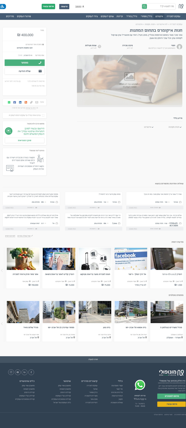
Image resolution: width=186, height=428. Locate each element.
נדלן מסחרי (93, 392)
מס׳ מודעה (41, 86)
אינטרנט (139, 24)
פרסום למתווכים (172, 396)
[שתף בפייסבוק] (14, 102)
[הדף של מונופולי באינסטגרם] (11, 372)
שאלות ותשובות (117, 402)
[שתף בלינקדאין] (20, 102)
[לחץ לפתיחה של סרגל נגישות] (3, 6)
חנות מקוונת (150, 24)
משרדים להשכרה (91, 396)
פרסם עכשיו (48, 6)
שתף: (42, 102)
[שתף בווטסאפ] (9, 102)
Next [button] (2, 270)
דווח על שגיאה (31, 108)
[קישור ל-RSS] (26, 102)
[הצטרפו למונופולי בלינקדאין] (24, 372)
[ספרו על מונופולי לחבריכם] (18, 372)
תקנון (121, 399)
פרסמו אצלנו (158, 414)
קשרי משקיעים (117, 385)
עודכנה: (16, 81)
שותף (95, 389)
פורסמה (42, 81)
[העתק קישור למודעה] (31, 102)
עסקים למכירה (176, 24)
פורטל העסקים (24, 16)
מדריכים (10, 16)
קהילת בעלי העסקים (63, 396)
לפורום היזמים (10, 236)
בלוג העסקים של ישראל (62, 402)
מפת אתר (93, 399)
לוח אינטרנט (162, 24)
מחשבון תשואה (65, 389)
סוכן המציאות (24, 140)
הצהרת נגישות (117, 396)
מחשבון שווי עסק (64, 385)
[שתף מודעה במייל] (36, 102)
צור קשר (119, 389)
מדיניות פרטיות (117, 392)
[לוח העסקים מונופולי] (181, 7)
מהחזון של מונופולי (168, 380)
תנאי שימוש (168, 414)
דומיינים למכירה (91, 402)
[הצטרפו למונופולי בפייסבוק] (31, 372)
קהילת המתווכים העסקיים (61, 399)
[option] (167, 268)
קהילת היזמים (65, 392)
